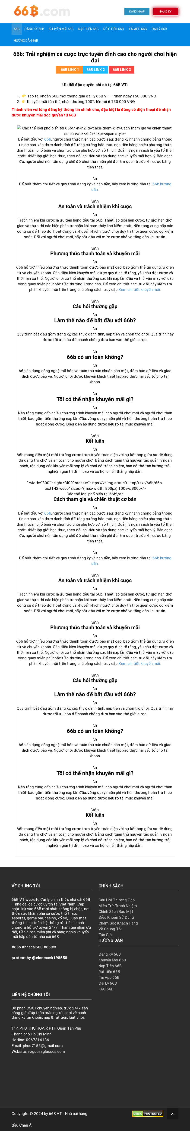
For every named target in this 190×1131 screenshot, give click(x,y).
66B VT (55, 1113)
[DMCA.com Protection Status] (147, 1113)
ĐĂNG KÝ (165, 11)
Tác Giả (105, 934)
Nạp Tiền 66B (110, 965)
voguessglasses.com (46, 1051)
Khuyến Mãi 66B (61, 29)
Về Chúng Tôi (110, 929)
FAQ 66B (106, 989)
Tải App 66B (138, 29)
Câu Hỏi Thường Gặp (116, 900)
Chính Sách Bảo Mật (115, 911)
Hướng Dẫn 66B (26, 40)
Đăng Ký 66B (34, 29)
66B (17, 29)
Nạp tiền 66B (88, 29)
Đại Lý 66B (159, 29)
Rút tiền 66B (113, 29)
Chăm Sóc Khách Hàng (118, 923)
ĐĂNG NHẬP (137, 11)
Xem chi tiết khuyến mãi (139, 289)
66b (47, 139)
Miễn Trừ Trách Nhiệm (117, 905)
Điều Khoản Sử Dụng (116, 917)
